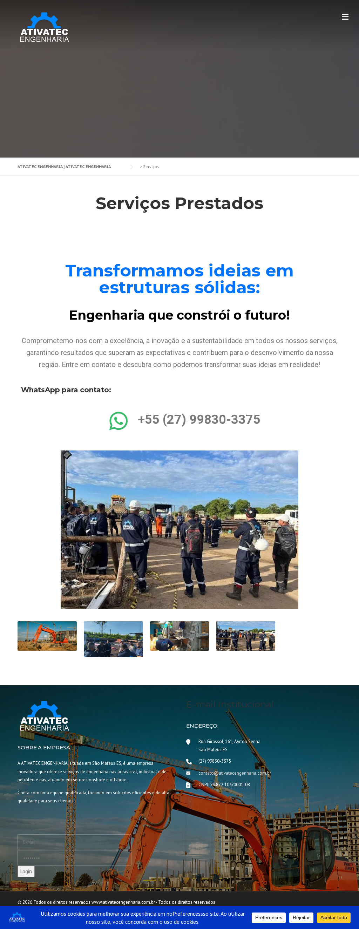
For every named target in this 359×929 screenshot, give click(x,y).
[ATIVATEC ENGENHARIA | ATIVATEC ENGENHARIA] (44, 27)
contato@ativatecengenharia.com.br (234, 773)
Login (26, 871)
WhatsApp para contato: (66, 390)
